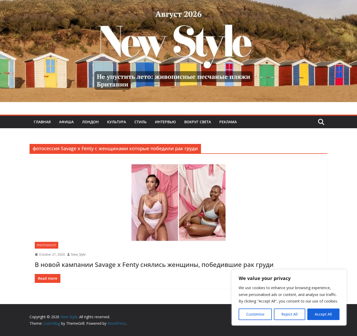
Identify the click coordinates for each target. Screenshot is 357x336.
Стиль (140, 121)
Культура (116, 121)
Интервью (165, 121)
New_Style (78, 254)
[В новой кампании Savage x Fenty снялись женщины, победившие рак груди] (178, 202)
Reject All (289, 314)
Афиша (66, 121)
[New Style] (178, 5)
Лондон (90, 121)
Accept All (323, 314)
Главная (42, 121)
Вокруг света (197, 121)
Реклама (228, 121)
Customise (255, 314)
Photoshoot (46, 245)
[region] (289, 298)
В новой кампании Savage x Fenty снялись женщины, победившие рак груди (154, 264)
